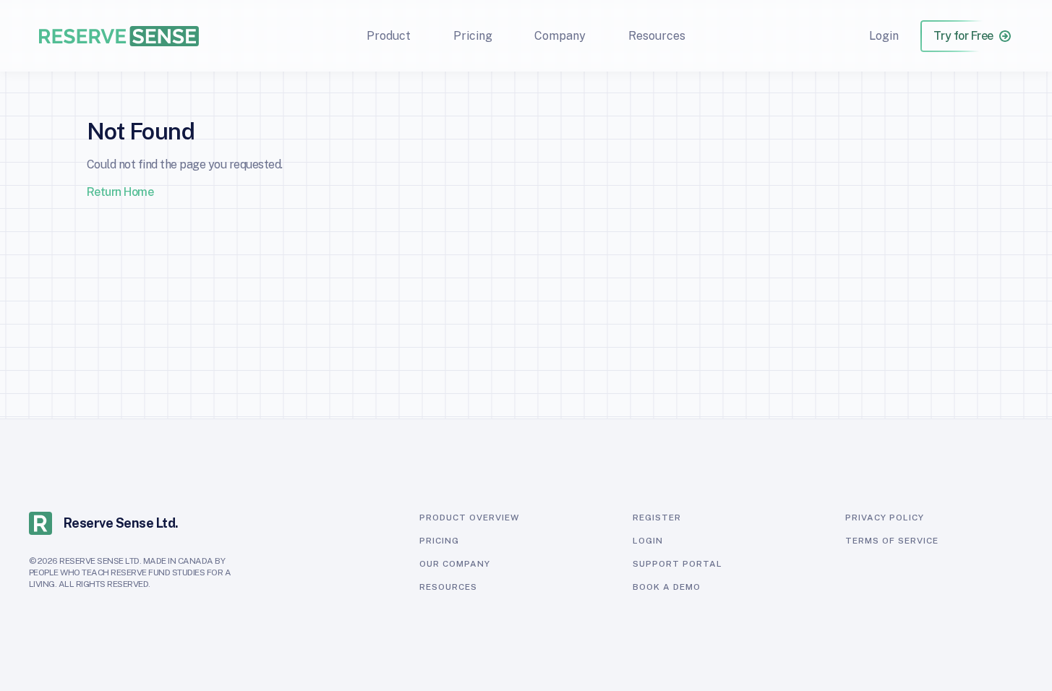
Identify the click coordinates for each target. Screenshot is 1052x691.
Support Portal (677, 564)
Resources (656, 36)
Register (657, 517)
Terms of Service (891, 541)
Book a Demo (667, 587)
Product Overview (469, 517)
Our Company (454, 564)
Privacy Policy (884, 517)
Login (884, 36)
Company (560, 36)
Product (389, 36)
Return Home (120, 192)
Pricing (472, 36)
